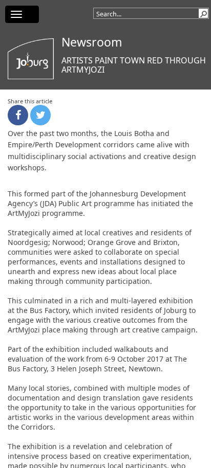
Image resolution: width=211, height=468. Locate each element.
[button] (203, 13)
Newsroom (91, 42)
